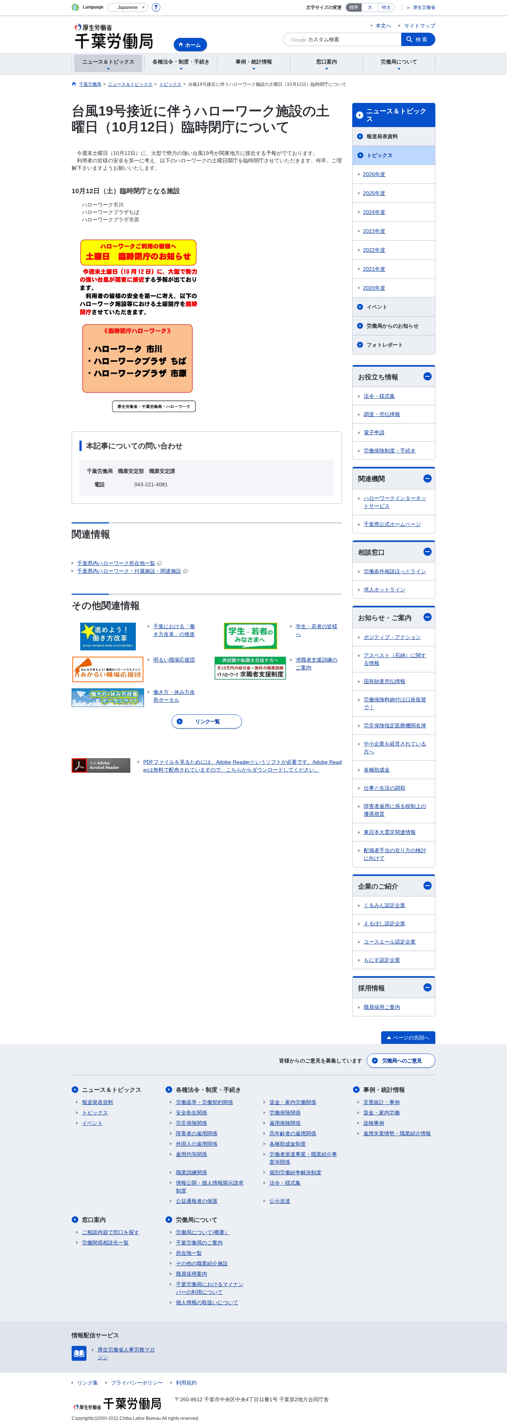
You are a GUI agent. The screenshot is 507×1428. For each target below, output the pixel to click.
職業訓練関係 (191, 1172)
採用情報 (371, 988)
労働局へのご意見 (402, 1061)
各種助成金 (377, 770)
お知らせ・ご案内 (385, 617)
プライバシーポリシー (137, 1383)
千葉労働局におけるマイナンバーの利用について (209, 1288)
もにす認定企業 (382, 960)
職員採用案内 (191, 1274)
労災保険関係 (191, 1123)
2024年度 (374, 212)
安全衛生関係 (191, 1113)
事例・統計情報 (384, 1090)
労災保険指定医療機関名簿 (395, 725)
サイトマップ (419, 25)
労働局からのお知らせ (393, 326)
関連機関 (371, 479)
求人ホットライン (384, 590)
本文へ (383, 25)
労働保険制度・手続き (390, 451)
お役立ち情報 (378, 377)
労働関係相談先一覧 (105, 1243)
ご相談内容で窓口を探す (110, 1232)
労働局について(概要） (203, 1232)
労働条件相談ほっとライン (395, 571)
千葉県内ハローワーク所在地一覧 (116, 563)
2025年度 (374, 193)
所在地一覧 (189, 1253)
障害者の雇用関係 (196, 1133)
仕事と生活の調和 (384, 788)
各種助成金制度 (287, 1144)
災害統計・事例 (381, 1102)
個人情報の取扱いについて (207, 1302)
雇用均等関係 (191, 1154)
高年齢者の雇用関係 (292, 1133)
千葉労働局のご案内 (199, 1243)
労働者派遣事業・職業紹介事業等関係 (303, 1158)
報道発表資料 (382, 136)
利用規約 (186, 1383)
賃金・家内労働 (381, 1113)
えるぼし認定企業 (384, 923)
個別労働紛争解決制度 (295, 1172)
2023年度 (374, 231)
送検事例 (373, 1123)
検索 (422, 39)
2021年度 (374, 269)
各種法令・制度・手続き (208, 1090)
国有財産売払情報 (384, 681)
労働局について (196, 1220)
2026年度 (374, 174)
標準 (353, 7)
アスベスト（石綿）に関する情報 (395, 659)
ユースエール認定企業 (390, 942)
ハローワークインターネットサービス (395, 502)
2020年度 (374, 288)
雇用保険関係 (285, 1123)
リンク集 (87, 1383)
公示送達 (279, 1201)
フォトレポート (385, 345)
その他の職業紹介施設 (202, 1263)
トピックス (380, 155)
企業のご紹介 (378, 886)
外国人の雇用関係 (196, 1144)
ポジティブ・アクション (392, 637)
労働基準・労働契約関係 (204, 1102)
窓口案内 (94, 1220)
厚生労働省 (424, 7)
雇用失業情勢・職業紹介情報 (397, 1133)
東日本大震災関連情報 (390, 832)
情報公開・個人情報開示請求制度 (209, 1187)
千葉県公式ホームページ (392, 524)
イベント (377, 307)
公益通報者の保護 (196, 1201)
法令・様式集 (379, 396)
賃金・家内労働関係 (292, 1102)
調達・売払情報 (382, 414)
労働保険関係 (285, 1113)
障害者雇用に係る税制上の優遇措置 (395, 810)
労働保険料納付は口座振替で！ (395, 703)
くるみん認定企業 (384, 905)
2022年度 (374, 250)
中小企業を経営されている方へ (395, 747)
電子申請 (374, 432)
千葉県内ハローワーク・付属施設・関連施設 (129, 571)
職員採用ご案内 (382, 1007)
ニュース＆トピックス (396, 115)
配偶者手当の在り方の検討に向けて (395, 854)
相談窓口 (371, 552)
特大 (386, 7)
